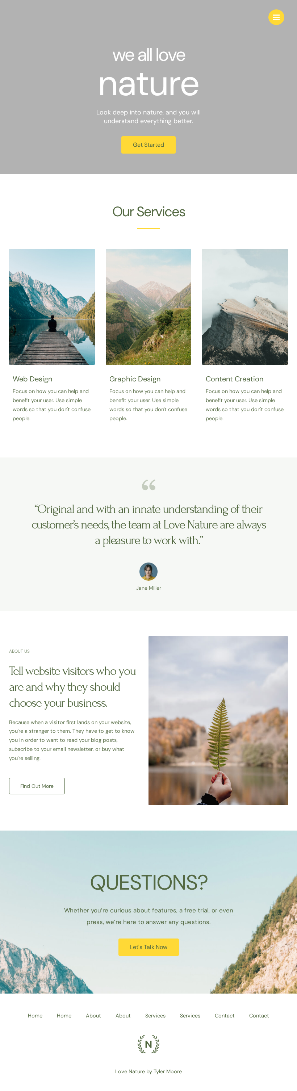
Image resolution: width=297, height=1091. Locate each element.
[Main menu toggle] (276, 17)
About (93, 1015)
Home (35, 1015)
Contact (225, 1015)
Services (155, 1015)
